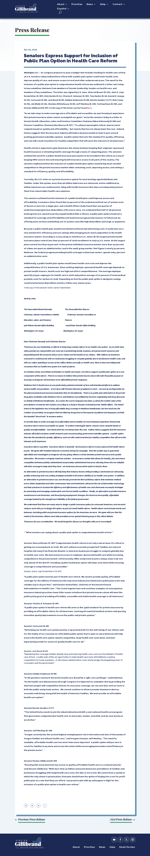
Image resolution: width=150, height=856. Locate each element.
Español (62, 9)
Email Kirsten (127, 847)
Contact (117, 4)
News (90, 4)
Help (103, 4)
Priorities (76, 4)
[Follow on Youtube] (114, 839)
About (60, 4)
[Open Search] (60, 12)
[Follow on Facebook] (120, 839)
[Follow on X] (126, 839)
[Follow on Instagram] (132, 839)
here (89, 108)
